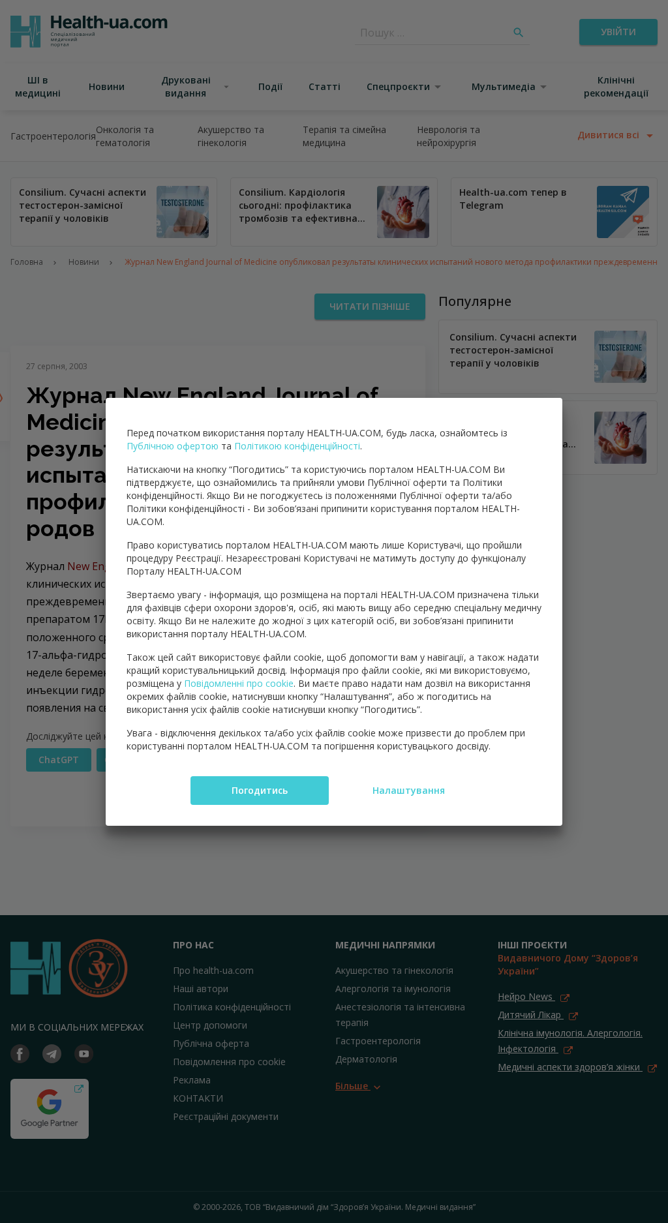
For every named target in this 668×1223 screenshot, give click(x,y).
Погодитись (260, 790)
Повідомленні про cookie (239, 683)
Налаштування (408, 790)
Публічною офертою (173, 446)
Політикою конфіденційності (297, 446)
